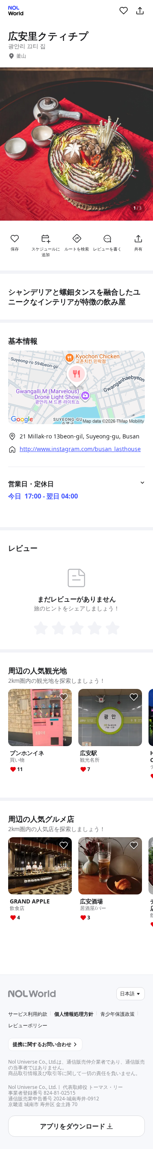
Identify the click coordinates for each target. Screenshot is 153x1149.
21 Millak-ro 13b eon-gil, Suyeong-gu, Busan (80, 436)
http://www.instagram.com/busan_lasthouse (80, 449)
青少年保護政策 (117, 1013)
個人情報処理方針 (73, 1013)
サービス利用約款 (27, 1013)
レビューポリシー (27, 1025)
